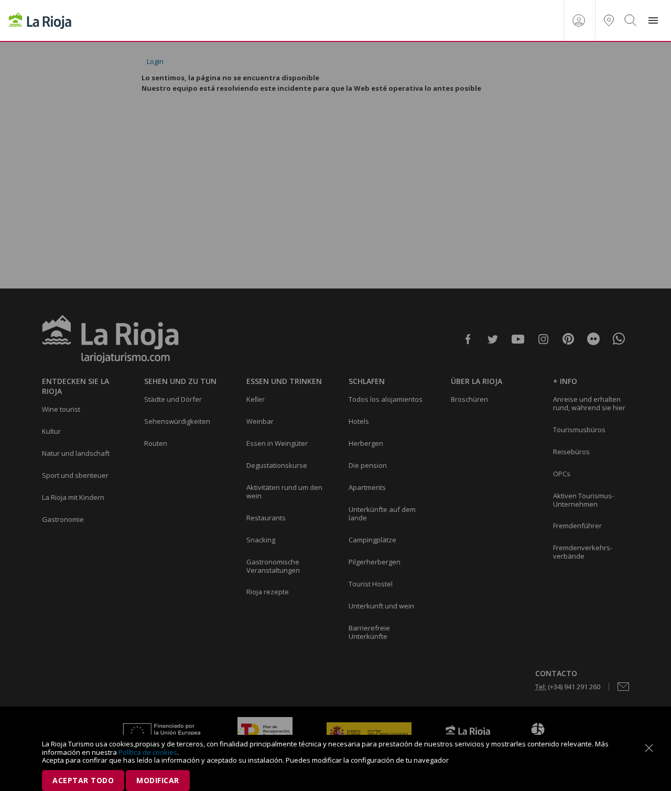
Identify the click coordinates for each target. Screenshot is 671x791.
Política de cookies (147, 752)
